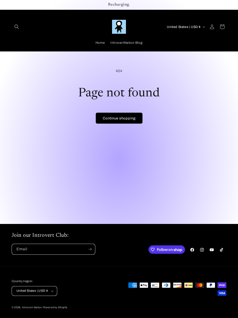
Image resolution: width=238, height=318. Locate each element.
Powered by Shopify (55, 307)
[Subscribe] (90, 249)
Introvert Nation (32, 307)
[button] (17, 27)
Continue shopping (119, 118)
